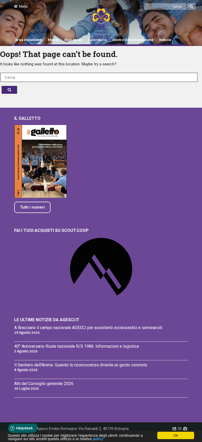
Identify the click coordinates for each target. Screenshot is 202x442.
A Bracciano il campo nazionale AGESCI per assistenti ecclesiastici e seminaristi (88, 327)
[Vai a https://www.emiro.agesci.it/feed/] (174, 429)
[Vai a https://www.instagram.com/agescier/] (179, 429)
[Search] (191, 6)
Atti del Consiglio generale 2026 (43, 383)
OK (176, 435)
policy (98, 438)
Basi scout (73, 40)
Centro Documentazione (133, 40)
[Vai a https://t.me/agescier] (185, 429)
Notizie (165, 40)
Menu (23, 6)
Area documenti (28, 40)
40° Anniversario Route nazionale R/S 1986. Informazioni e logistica (76, 346)
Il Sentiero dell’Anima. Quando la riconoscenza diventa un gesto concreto (80, 364)
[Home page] (20, 24)
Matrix (53, 40)
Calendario (97, 40)
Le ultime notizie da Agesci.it (46, 319)
